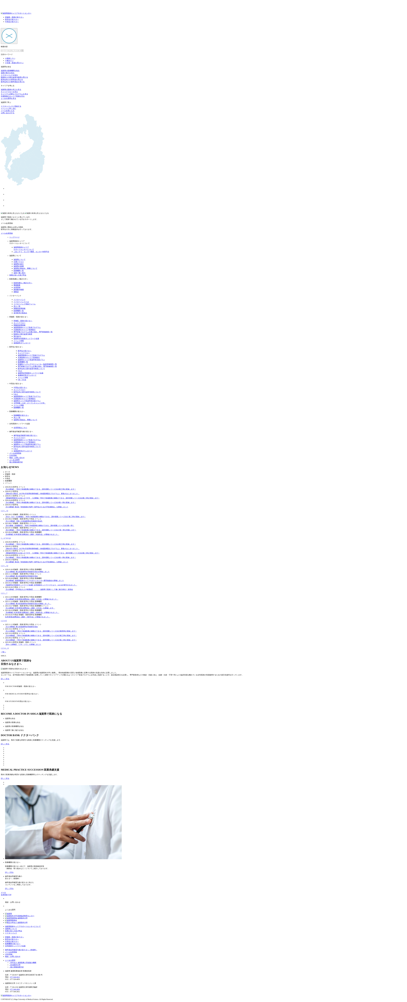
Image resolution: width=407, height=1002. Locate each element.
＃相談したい (10, 58)
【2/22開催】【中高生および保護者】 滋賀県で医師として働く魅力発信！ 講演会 (39, 589)
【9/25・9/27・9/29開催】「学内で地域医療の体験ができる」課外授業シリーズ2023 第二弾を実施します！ (45, 517)
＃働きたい (9, 60)
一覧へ (3, 652)
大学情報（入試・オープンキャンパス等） (30, 403)
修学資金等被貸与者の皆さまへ (25, 435)
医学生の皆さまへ (12, 19)
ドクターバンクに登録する (11, 106)
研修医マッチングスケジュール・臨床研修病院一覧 (37, 364)
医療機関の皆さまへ (21, 415)
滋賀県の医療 (19, 266)
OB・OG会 (22, 380)
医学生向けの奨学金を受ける (12, 79)
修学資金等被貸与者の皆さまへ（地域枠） (21, 950)
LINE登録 (13, 455)
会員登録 (17, 287)
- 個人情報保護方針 (16, 967)
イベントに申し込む (8, 108)
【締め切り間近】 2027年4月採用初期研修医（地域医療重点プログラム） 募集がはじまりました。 (42, 493)
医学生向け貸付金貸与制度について (31, 368)
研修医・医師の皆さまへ (14, 17)
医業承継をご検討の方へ (23, 283)
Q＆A (20, 371)
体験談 (16, 292)
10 (10, 538)
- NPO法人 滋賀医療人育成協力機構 (22, 962)
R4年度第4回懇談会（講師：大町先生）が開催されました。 (27, 617)
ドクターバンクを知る (9, 75)
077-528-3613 (15, 977)
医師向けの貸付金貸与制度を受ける (14, 77)
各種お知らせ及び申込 (17, 275)
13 (7, 566)
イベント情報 (19, 341)
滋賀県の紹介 (19, 264)
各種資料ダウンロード (22, 343)
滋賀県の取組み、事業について (25, 268)
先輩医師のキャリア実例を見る (13, 96)
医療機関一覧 (19, 271)
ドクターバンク (19, 300)
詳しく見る (5, 679)
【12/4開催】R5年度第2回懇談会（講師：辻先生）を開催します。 (30, 608)
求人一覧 (17, 306)
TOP (9, 895)
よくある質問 (14, 460)
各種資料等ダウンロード (23, 451)
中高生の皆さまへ (12, 22)
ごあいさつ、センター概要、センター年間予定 (31, 252)
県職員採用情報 (19, 308)
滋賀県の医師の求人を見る (11, 89)
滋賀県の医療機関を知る (10, 71)
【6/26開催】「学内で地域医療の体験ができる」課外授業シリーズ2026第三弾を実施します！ (40, 489)
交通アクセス (19, 262)
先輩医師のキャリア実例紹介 (25, 330)
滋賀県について (19, 259)
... (5, 511)
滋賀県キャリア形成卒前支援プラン (31, 360)
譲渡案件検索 (19, 289)
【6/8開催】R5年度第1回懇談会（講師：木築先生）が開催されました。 (32, 534)
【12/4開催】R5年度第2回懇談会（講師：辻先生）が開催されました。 (31, 599)
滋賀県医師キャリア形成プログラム (27, 327)
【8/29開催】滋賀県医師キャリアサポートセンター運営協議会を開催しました (34, 580)
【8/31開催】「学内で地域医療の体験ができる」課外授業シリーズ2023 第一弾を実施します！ (40, 530)
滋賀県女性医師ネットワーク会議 (26, 338)
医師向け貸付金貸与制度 (23, 334)
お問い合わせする (7, 113)
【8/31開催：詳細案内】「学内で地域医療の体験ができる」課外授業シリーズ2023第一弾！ (39, 525)
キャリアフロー (19, 323)
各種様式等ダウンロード (27, 375)
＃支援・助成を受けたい (14, 63)
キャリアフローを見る (9, 92)
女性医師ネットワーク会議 (15, 946)
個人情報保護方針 (16, 462)
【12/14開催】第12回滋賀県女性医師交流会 (21, 576)
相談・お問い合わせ (17, 458)
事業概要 (17, 285)
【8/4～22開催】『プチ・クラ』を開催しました (23, 644)
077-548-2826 (15, 989)
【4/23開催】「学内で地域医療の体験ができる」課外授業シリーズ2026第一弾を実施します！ (40, 502)
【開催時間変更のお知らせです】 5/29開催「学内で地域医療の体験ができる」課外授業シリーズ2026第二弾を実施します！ (52, 498)
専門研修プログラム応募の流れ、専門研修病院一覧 (33, 332)
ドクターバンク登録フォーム (25, 304)
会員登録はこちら (20, 427)
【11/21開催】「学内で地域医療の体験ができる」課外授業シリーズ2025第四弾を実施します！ (41, 631)
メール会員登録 (7, 233)
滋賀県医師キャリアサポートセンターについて (23, 926)
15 (7, 511)
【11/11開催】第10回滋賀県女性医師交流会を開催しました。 (28, 604)
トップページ (14, 237)
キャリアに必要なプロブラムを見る (14, 94)
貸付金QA (17, 336)
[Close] (9, 36)
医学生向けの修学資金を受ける (13, 82)
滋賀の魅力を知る (7, 73)
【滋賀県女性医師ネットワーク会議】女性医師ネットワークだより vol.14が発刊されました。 (41, 585)
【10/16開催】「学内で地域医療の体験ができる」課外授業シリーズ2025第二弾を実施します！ (41, 640)
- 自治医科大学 (14, 965)
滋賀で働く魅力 (19, 273)
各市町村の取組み (20, 313)
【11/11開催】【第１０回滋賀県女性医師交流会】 (24, 521)
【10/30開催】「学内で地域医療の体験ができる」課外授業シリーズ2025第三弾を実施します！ (41, 635)
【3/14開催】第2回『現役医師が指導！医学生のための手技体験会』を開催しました (36, 507)
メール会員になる (7, 111)
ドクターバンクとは (21, 302)
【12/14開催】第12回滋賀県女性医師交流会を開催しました (27, 572)
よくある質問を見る (8, 98)
